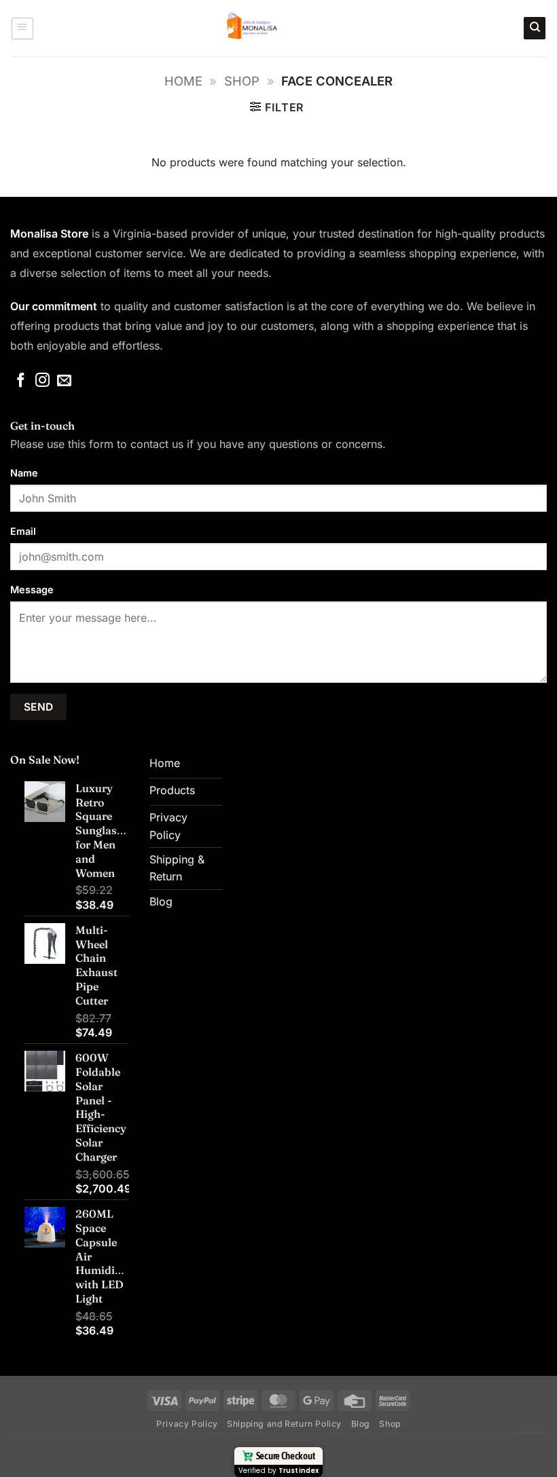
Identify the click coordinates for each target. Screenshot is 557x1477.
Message (32, 589)
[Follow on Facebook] (21, 381)
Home (183, 80)
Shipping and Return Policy (284, 1424)
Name (24, 473)
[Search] (534, 28)
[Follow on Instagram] (42, 381)
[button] (22, 28)
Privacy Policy (187, 1424)
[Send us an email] (64, 381)
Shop (241, 80)
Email (23, 531)
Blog (360, 1424)
